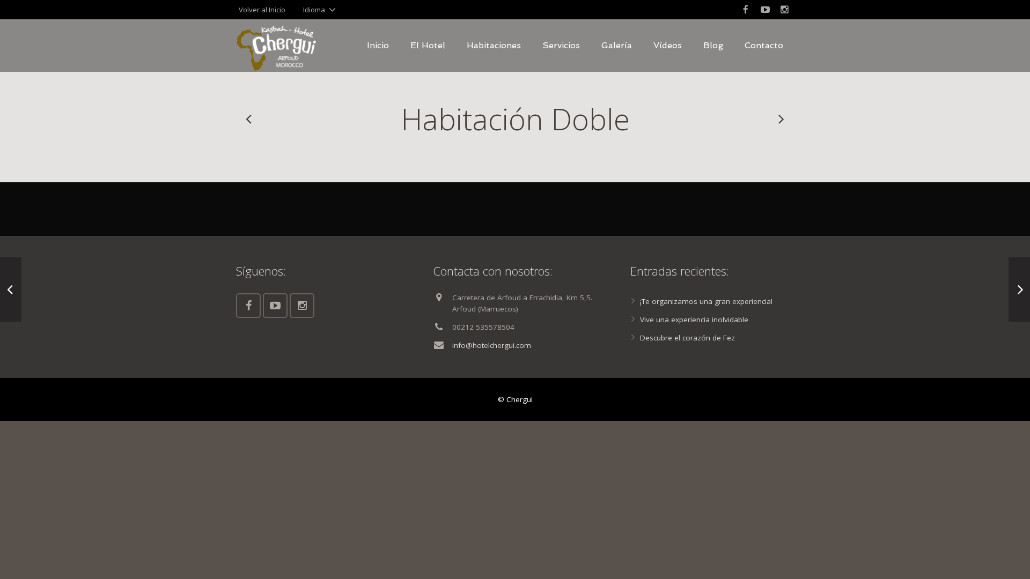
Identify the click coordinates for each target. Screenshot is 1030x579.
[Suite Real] (780, 119)
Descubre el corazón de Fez (687, 338)
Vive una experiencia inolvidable (694, 319)
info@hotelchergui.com (491, 345)
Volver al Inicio (262, 9)
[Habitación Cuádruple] (249, 119)
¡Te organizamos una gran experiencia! (706, 301)
